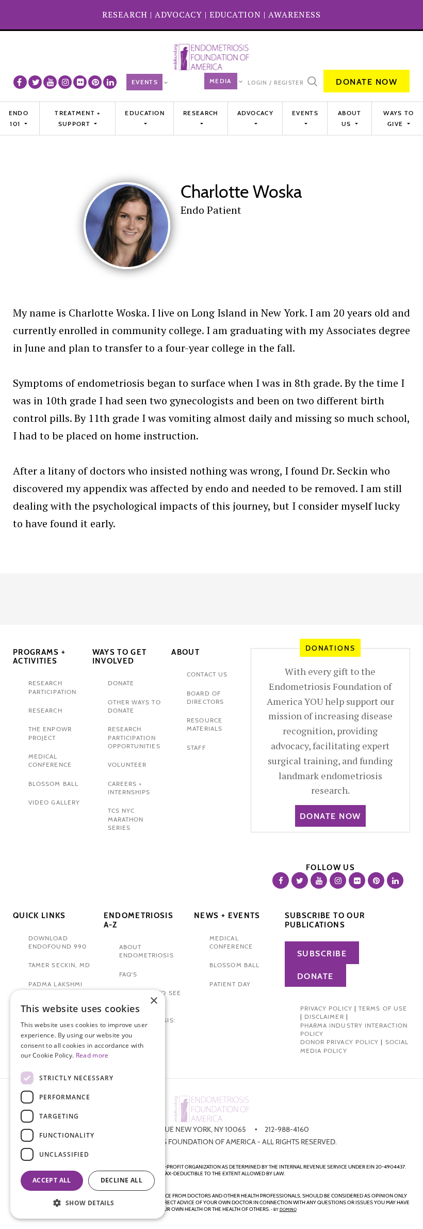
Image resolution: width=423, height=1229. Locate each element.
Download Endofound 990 (57, 942)
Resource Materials (204, 724)
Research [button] (200, 113)
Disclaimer (324, 1016)
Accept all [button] (51, 1180)
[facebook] (20, 82)
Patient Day (230, 984)
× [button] (153, 1001)
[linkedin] (110, 82)
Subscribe (322, 953)
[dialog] (87, 1104)
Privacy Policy (326, 1008)
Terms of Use (383, 1008)
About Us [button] (350, 118)
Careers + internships (129, 788)
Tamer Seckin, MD (59, 965)
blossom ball (53, 783)
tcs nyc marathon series (126, 819)
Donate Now (366, 82)
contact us (207, 674)
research (45, 710)
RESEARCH (125, 14)
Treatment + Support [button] (77, 118)
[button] (88, 1203)
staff (196, 747)
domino (288, 1209)
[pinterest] (95, 82)
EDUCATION (235, 14)
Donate (315, 976)
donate (121, 683)
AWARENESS (294, 14)
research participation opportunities (134, 737)
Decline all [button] (121, 1180)
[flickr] (80, 82)
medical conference (50, 760)
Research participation (52, 687)
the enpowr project (50, 733)
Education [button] (145, 113)
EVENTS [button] (305, 113)
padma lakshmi (55, 984)
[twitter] (35, 82)
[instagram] (65, 82)
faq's (128, 974)
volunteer (127, 764)
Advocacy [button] (255, 113)
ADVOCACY (178, 14)
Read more (92, 1055)
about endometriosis (146, 951)
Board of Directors (205, 697)
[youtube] (50, 82)
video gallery (54, 802)
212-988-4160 (287, 1129)
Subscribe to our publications (325, 920)
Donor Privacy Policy (339, 1042)
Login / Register (276, 82)
